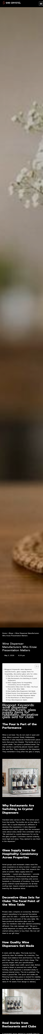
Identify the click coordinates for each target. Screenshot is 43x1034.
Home (4, 633)
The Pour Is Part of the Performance (20, 676)
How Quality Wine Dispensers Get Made (21, 691)
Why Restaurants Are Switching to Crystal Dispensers (22, 679)
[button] (41, 4)
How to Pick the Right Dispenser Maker (21, 696)
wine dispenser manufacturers (23, 979)
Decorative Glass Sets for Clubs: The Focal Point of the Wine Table (23, 688)
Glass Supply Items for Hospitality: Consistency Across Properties (20, 684)
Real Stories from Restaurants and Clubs (22, 693)
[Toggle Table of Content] (35, 666)
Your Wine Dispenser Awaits (17, 700)
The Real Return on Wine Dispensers (20, 698)
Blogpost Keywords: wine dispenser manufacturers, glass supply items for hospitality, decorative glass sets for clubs (21, 671)
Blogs (11, 633)
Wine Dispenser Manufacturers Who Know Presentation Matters (19, 647)
